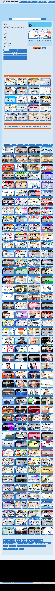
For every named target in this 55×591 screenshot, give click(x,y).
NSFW (49, 144)
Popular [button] (19, 144)
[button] (39, 583)
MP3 (11, 50)
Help (46, 1)
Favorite (16, 54)
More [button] (49, 1)
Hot (28, 1)
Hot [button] (44, 144)
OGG (25, 50)
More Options (16, 52)
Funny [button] (12, 144)
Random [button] (38, 144)
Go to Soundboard (37, 48)
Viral (32, 1)
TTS (43, 1)
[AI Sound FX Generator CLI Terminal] (12, 583)
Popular (36, 1)
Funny (25, 1)
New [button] (25, 144)
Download (6, 50)
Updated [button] (31, 144)
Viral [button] (7, 144)
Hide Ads (52, 2)
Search (21, 1)
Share (16, 56)
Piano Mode (16, 59)
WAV (16, 50)
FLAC (20, 50)
